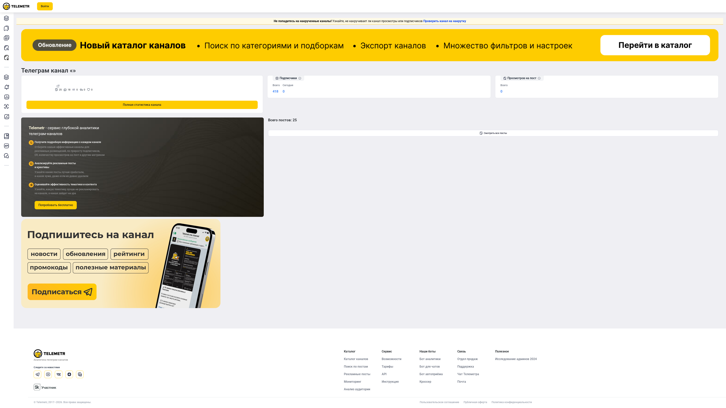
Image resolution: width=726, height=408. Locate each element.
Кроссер (425, 381)
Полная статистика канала (142, 105)
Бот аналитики (6, 116)
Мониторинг (6, 87)
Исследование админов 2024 (516, 359)
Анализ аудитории (6, 106)
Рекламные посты (6, 57)
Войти (45, 6)
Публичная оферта (475, 402)
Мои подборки (6, 28)
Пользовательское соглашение (439, 402)
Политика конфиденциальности (512, 402)
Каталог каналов (6, 18)
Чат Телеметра (468, 374)
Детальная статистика (6, 96)
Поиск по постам (356, 366)
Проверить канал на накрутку (444, 21)
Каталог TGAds (6, 77)
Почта (461, 381)
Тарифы (387, 366)
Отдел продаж (467, 359)
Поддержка (465, 366)
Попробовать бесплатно (55, 205)
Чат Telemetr (6, 155)
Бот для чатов (430, 366)
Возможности (391, 359)
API (384, 374)
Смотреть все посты (495, 133)
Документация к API (6, 146)
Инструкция (390, 381)
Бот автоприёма (431, 374)
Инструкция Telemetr (6, 136)
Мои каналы (6, 37)
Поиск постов (6, 47)
